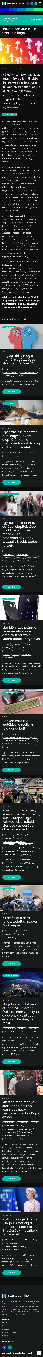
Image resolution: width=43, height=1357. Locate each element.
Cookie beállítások (7, 1336)
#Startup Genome (10, 744)
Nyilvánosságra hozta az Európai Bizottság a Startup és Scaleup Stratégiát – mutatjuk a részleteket (21, 1226)
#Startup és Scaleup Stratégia (14, 1246)
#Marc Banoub (9, 851)
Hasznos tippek (9, 327)
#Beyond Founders (11, 369)
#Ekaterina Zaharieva (11, 1240)
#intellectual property (12, 734)
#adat (7, 551)
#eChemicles (23, 1122)
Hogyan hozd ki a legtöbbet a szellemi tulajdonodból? (18, 725)
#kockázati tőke (10, 1032)
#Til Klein (18, 561)
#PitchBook (24, 1032)
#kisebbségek (22, 554)
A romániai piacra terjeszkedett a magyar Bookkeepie (20, 922)
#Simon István (21, 1136)
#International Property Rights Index (16, 737)
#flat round (33, 1028)
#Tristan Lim (19, 375)
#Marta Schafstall (10, 372)
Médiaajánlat (6, 1326)
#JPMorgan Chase (10, 648)
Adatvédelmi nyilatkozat (9, 1332)
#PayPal (18, 651)
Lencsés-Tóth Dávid (11, 19)
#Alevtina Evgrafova (23, 835)
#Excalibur (8, 838)
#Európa (17, 551)
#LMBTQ (19, 557)
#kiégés (34, 369)
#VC (34, 1032)
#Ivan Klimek (9, 848)
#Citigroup (17, 644)
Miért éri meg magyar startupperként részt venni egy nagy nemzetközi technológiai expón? (21, 1109)
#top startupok (9, 69)
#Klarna (24, 648)
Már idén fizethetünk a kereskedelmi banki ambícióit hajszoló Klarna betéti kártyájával (21, 633)
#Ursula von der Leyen (12, 1249)
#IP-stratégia (9, 740)
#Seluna (7, 561)
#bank (7, 644)
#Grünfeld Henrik (10, 1132)
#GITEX (19, 838)
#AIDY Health (9, 1122)
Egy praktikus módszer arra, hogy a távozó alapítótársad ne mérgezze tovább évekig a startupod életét (21, 439)
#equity (35, 453)
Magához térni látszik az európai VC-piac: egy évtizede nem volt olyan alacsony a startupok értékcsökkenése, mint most (20, 1013)
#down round (9, 1028)
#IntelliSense (25, 1132)
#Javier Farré (22, 848)
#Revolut (30, 651)
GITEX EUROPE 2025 (8, 1323)
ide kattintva (25, 307)
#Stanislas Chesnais (11, 854)
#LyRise (34, 848)
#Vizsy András (9, 937)
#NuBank (7, 651)
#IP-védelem (23, 740)
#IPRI (34, 740)
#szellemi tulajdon (27, 744)
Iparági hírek (9, 599)
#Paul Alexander (10, 456)
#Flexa (24, 369)
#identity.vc (8, 554)
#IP (35, 737)
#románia (8, 934)
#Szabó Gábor (9, 1139)
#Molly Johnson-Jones (28, 372)
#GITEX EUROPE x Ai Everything (14, 841)
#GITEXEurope (9, 844)
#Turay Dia (20, 934)
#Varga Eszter (23, 1139)
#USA (6, 654)
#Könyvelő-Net (23, 931)
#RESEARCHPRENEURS (26, 851)
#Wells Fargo (9, 657)
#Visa (15, 654)
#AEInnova (8, 835)
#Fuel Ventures (30, 551)
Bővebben (11, 392)
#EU (25, 1240)
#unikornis (23, 69)
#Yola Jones (31, 561)
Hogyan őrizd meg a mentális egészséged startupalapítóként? (18, 359)
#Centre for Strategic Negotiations (16, 453)
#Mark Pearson (32, 557)
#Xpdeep (26, 854)
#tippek (7, 375)
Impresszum (6, 1329)
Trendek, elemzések (11, 494)
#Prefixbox (8, 1136)
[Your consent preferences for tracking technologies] (39, 1353)
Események (8, 781)
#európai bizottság (11, 1243)
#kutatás (8, 557)
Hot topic (7, 1190)
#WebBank (26, 654)
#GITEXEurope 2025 (25, 844)
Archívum (38, 20)
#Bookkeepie (9, 931)
